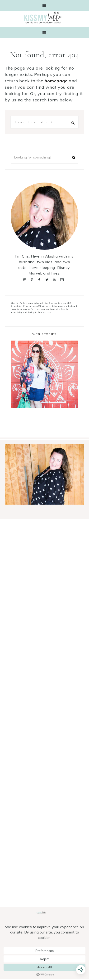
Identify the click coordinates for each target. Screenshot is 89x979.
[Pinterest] (33, 279)
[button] (44, 5)
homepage (56, 80)
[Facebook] (40, 279)
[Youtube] (55, 279)
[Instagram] (26, 279)
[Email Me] (63, 279)
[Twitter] (48, 279)
